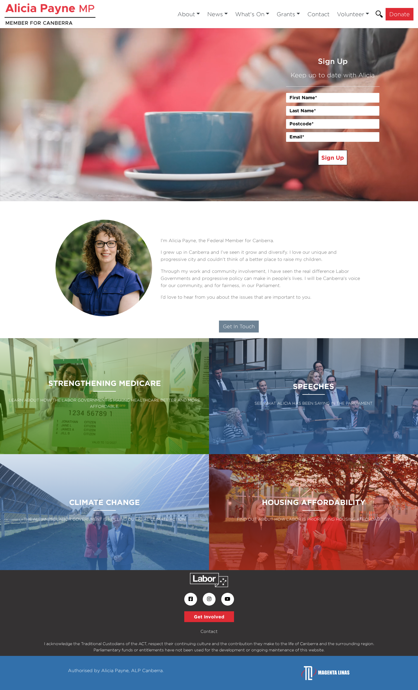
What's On (249, 14)
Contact (318, 14)
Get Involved (209, 616)
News (215, 14)
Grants (286, 14)
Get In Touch (239, 326)
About (186, 14)
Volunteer (350, 14)
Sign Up (332, 157)
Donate (399, 14)
